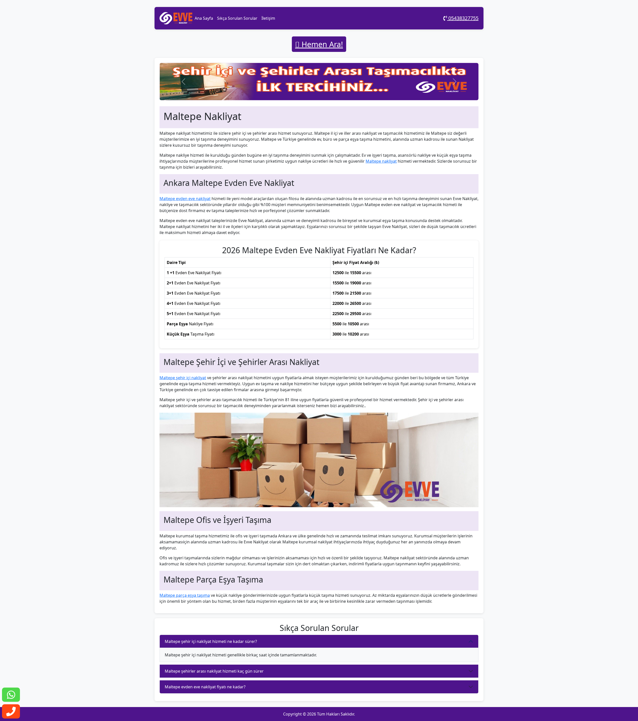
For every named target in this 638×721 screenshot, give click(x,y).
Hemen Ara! (321, 44)
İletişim (268, 18)
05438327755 (462, 18)
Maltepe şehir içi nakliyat (183, 377)
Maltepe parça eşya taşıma (185, 595)
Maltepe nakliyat (381, 161)
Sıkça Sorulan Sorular (237, 18)
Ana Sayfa (204, 18)
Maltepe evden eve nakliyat (185, 198)
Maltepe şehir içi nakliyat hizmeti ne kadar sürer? (211, 641)
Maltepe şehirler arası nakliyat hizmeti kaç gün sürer (214, 671)
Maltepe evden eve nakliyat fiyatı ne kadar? (205, 687)
